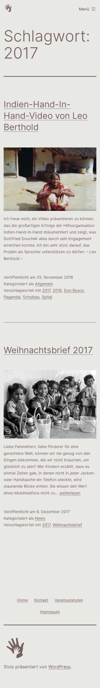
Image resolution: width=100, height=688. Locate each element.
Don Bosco (74, 290)
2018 (57, 290)
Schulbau (31, 296)
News (40, 518)
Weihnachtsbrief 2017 (48, 350)
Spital (47, 296)
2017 (46, 290)
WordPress (59, 666)
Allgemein (44, 283)
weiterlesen (69, 492)
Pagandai (12, 296)
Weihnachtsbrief (67, 524)
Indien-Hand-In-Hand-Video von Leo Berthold (45, 115)
